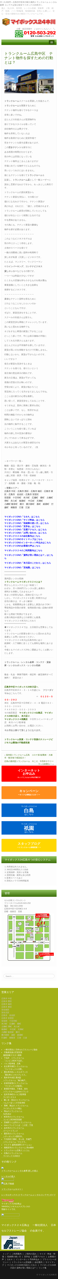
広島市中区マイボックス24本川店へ (21, 687)
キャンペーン (29, 792)
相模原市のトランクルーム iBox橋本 (19, 1148)
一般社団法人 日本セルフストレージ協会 (20, 1050)
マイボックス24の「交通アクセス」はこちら (25, 529)
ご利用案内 (17, 1254)
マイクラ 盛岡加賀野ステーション (18, 1145)
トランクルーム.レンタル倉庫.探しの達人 (19, 1171)
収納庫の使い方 (14, 1256)
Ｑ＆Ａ (10, 1259)
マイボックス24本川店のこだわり (22, 1265)
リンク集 (42, 1268)
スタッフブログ (29, 845)
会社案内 (38, 1262)
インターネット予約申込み (27, 1259)
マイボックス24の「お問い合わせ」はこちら (25, 533)
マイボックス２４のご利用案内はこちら (23, 550)
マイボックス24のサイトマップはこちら (23, 539)
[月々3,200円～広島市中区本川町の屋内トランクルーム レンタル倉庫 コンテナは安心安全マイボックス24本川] (29, 22)
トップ (6, 1254)
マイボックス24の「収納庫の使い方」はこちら (26, 523)
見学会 (27, 1256)
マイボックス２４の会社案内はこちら (22, 536)
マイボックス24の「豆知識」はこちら (22, 567)
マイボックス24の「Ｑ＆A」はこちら (22, 516)
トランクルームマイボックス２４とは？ (23, 582)
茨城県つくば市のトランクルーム (17, 1122)
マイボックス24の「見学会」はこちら (22, 526)
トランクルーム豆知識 (21, 1262)
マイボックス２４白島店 (30, 712)
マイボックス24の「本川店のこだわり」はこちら (27, 563)
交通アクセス (39, 1256)
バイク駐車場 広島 (12, 1064)
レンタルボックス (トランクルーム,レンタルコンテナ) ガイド (28, 1195)
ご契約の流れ (30, 1254)
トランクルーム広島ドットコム (17, 1150)
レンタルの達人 (8, 1176)
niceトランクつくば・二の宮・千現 (18, 1125)
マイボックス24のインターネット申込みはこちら (27, 542)
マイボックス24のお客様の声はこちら (22, 546)
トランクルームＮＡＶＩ (12, 1189)
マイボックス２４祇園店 (16, 719)
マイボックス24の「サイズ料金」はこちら (24, 520)
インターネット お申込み (29, 773)
